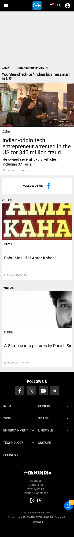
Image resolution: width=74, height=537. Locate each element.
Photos (8, 332)
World (6, 130)
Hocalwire (37, 522)
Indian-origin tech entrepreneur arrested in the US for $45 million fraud (36, 146)
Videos (8, 244)
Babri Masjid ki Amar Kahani (30, 258)
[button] (5, 5)
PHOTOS (8, 288)
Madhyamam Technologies (37, 517)
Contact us (36, 484)
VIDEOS (7, 200)
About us (36, 480)
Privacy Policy (36, 488)
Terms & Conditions (35, 493)
